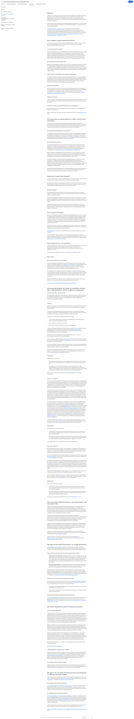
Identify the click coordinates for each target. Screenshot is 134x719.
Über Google (48, 717)
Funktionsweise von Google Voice (7, 22)
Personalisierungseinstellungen (65, 405)
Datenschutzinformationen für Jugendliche (54, 35)
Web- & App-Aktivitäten (52, 456)
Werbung (2, 9)
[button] (126, 2)
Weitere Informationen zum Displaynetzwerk (54, 646)
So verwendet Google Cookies (6, 11)
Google (43, 717)
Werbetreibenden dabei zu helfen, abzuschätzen (55, 654)
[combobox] (87, 717)
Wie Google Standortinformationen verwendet (7, 15)
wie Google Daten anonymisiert (57, 539)
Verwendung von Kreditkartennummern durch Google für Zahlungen (7, 18)
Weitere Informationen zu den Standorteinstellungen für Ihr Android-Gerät (67, 149)
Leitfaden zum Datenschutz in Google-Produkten (8, 25)
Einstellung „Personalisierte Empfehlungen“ (71, 408)
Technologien (3, 6)
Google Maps (72, 264)
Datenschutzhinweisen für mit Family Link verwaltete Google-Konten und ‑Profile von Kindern (64, 33)
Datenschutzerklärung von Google (54, 28)
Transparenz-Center (69, 717)
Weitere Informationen (69, 138)
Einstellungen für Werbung (51, 415)
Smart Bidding (59, 667)
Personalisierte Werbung (53, 685)
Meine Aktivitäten (52, 230)
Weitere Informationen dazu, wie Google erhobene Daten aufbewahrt (66, 574)
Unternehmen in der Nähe (75, 329)
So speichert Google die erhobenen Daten (7, 29)
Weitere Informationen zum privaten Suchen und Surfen (56, 238)
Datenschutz (53, 717)
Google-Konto (69, 252)
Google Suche (65, 264)
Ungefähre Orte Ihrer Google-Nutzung (67, 679)
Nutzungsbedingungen (60, 717)
